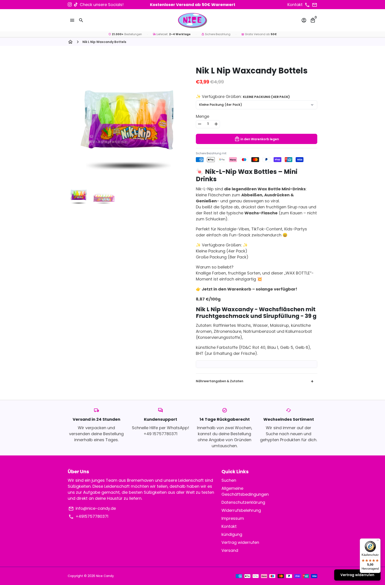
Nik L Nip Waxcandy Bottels (104, 42)
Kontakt (229, 526)
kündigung (231, 534)
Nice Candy (105, 576)
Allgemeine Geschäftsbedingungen (245, 491)
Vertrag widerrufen (240, 542)
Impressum (232, 518)
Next (182, 100)
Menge (202, 116)
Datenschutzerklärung (243, 502)
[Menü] (378, 541)
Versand (229, 550)
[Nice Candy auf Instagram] (70, 4)
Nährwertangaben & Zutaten (255, 381)
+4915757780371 (88, 516)
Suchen (228, 480)
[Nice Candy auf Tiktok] (76, 4)
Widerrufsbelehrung (241, 510)
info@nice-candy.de (92, 508)
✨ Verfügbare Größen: (243, 96)
